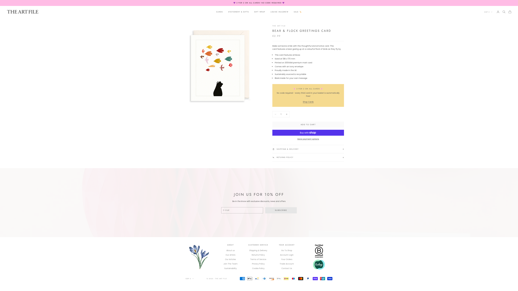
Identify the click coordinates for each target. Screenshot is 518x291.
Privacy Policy (258, 263)
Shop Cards (308, 102)
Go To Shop (286, 250)
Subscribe (281, 210)
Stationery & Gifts (238, 12)
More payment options (308, 139)
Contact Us (286, 268)
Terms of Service (258, 259)
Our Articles (230, 259)
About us (230, 250)
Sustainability (230, 268)
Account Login (287, 255)
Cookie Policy (258, 268)
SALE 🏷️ (298, 12)
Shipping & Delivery (258, 250)
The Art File (279, 26)
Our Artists (230, 255)
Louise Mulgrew (279, 12)
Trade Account (287, 263)
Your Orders (286, 259)
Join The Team (230, 263)
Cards (219, 12)
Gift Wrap (259, 12)
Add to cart (308, 124)
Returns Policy (258, 255)
